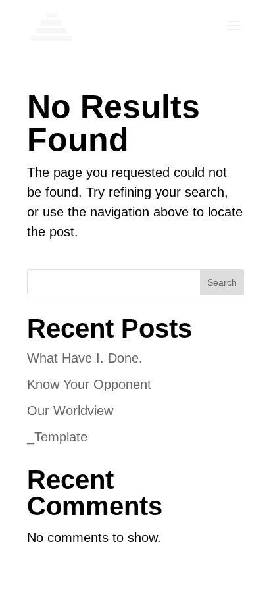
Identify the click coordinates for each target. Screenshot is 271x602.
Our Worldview (70, 410)
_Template (57, 437)
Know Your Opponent (89, 384)
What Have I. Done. (85, 358)
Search (222, 282)
